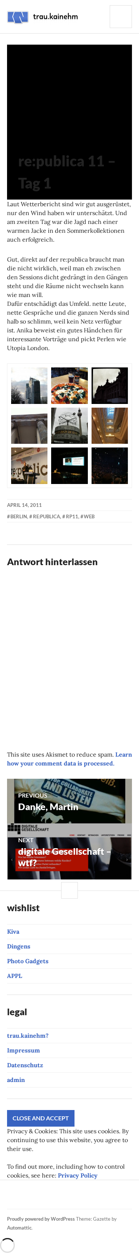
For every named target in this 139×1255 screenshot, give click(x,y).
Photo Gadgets (28, 961)
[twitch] (61, 1190)
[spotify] (13, 1199)
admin (16, 1079)
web (89, 516)
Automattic (19, 1228)
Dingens (18, 946)
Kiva (13, 931)
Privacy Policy (77, 1175)
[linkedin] (124, 1190)
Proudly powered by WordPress (41, 1219)
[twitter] (87, 1190)
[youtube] (49, 1190)
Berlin (18, 516)
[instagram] (24, 1190)
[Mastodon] (51, 1199)
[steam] (38, 1199)
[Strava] (11, 1190)
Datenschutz (25, 1065)
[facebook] (36, 1190)
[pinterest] (74, 1190)
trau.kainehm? (28, 1035)
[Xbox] (25, 1199)
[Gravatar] (63, 1199)
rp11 (72, 516)
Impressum (23, 1050)
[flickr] (99, 1190)
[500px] (112, 1190)
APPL (14, 975)
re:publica (46, 516)
